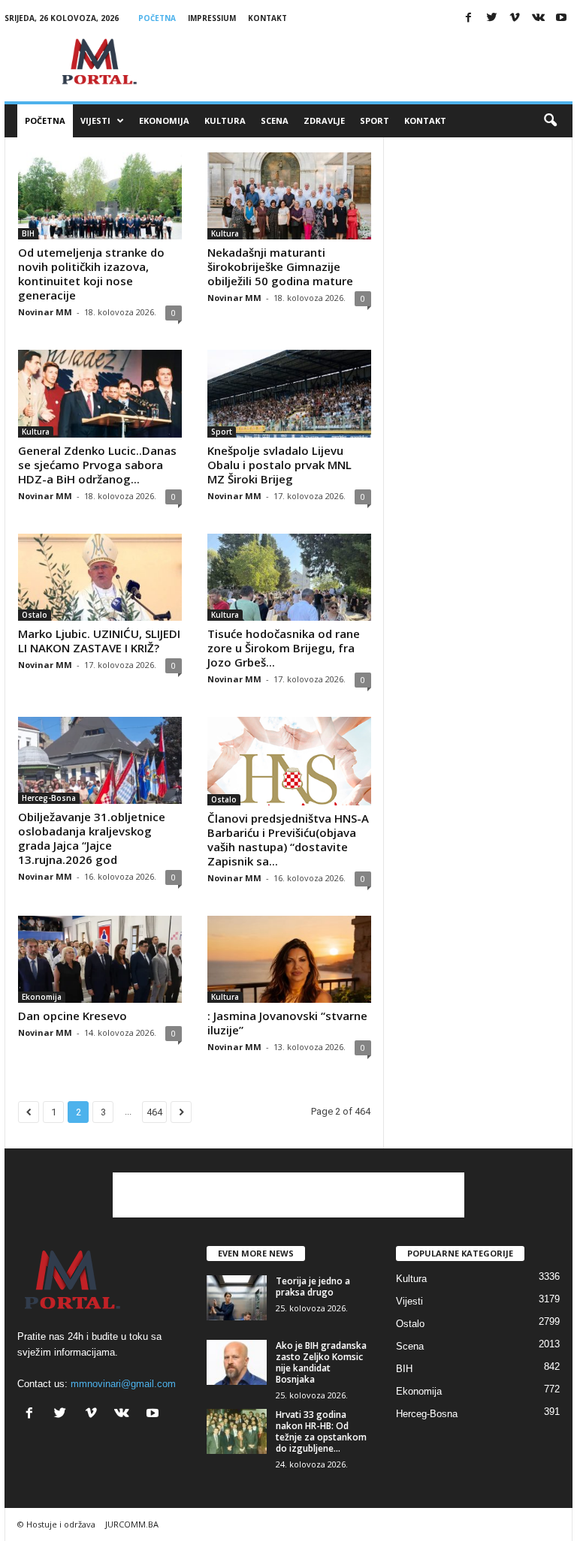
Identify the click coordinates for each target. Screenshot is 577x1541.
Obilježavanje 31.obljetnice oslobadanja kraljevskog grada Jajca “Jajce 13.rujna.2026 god (91, 838)
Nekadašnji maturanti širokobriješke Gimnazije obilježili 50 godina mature (280, 266)
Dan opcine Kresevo (72, 1015)
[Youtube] (561, 18)
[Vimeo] (515, 18)
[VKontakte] (538, 18)
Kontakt (267, 18)
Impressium (212, 18)
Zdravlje (324, 120)
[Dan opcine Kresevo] (100, 959)
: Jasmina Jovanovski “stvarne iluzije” (287, 1022)
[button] (549, 120)
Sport (374, 120)
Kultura (225, 120)
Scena (274, 120)
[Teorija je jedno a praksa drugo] (237, 1297)
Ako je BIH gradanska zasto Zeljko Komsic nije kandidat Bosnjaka (321, 1362)
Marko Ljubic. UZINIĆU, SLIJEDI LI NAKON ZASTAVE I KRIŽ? (99, 640)
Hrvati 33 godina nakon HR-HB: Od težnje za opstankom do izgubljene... (321, 1431)
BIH (28, 233)
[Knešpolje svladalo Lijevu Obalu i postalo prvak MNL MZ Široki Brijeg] (289, 393)
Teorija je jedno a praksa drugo (313, 1287)
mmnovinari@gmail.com (123, 1383)
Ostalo (34, 614)
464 (154, 1112)
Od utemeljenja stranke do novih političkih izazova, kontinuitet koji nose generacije (91, 273)
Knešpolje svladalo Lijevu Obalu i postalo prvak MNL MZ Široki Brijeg (279, 464)
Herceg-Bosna (49, 798)
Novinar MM (45, 312)
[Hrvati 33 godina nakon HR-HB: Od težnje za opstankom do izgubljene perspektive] (237, 1431)
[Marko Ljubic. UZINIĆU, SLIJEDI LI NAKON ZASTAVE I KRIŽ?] (100, 577)
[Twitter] (491, 18)
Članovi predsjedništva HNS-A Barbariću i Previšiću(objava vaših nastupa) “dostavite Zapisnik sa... (288, 839)
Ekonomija (164, 120)
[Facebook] (468, 18)
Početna (157, 18)
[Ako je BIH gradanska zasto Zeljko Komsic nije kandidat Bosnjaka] (237, 1362)
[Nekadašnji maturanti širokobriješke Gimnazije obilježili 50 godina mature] (289, 195)
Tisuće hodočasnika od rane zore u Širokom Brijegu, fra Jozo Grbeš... (283, 648)
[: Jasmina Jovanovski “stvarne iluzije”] (289, 959)
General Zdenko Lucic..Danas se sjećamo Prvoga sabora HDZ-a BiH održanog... (97, 464)
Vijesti (95, 120)
